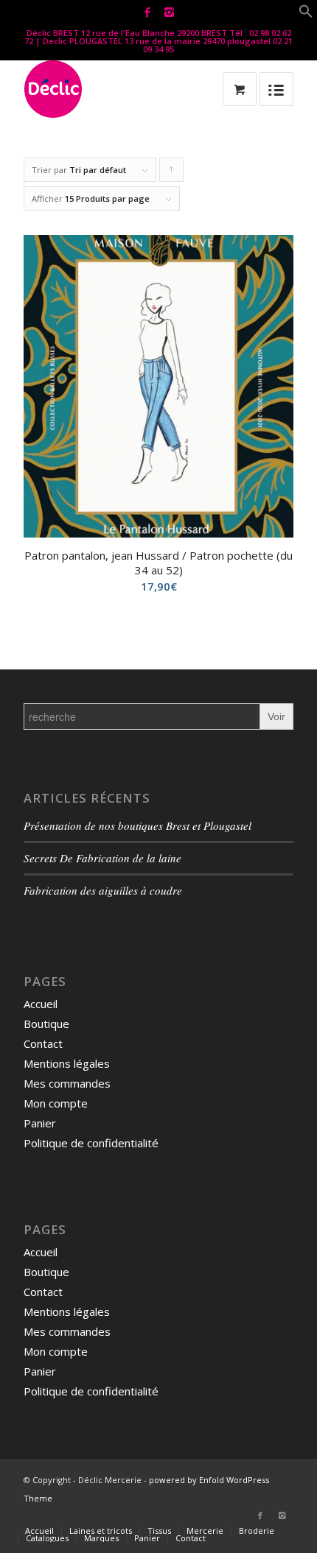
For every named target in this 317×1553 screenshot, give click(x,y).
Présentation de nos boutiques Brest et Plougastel (137, 825)
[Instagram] (168, 12)
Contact (43, 1043)
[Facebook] (147, 12)
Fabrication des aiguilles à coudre (103, 890)
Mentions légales (67, 1063)
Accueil (41, 1003)
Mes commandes (67, 1083)
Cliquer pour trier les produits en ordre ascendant (172, 173)
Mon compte (56, 1103)
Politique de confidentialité (91, 1142)
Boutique (46, 1023)
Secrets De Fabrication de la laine (102, 858)
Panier (40, 1123)
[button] (306, 14)
